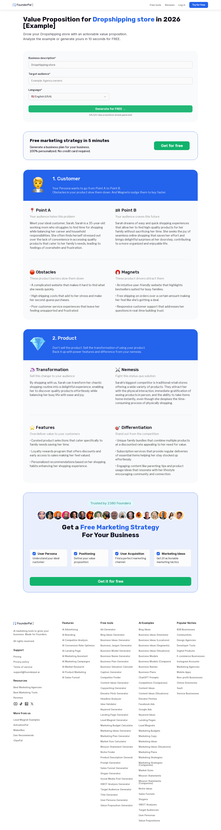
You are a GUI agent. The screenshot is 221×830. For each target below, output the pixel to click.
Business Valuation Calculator (117, 666)
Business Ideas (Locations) (154, 640)
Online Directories (187, 682)
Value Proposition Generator (116, 805)
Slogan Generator (110, 773)
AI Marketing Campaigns (76, 661)
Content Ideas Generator (114, 682)
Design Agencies (186, 640)
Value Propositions (149, 820)
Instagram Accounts (188, 661)
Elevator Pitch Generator (114, 693)
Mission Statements (150, 775)
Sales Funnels (147, 794)
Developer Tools (186, 645)
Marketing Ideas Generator (115, 730)
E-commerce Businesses (191, 656)
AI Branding (68, 634)
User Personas (147, 815)
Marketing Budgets (149, 730)
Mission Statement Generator (117, 746)
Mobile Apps (184, 672)
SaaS (180, 688)
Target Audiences (149, 810)
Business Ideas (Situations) (154, 650)
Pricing (17, 656)
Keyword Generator (111, 709)
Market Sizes (146, 770)
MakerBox (19, 730)
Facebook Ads (147, 704)
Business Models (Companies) (156, 661)
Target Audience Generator (115, 789)
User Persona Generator (114, 800)
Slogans (143, 799)
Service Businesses (188, 693)
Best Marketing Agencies (27, 687)
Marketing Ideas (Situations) (155, 746)
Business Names (148, 666)
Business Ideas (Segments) (154, 645)
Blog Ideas (145, 629)
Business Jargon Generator (116, 645)
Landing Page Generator (114, 714)
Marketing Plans (148, 752)
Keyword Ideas (147, 714)
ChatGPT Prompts (149, 677)
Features (68, 623)
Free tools (106, 623)
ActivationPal (20, 725)
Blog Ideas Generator (112, 634)
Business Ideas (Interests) (153, 634)
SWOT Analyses (148, 804)
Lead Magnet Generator (114, 720)
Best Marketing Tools (25, 692)
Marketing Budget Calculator (116, 725)
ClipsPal (18, 740)
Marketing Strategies (150, 757)
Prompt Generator (110, 762)
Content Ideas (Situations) (153, 693)
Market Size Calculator (113, 741)
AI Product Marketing (74, 672)
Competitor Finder (110, 677)
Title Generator (109, 794)
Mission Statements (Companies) (150, 782)
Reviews (18, 697)
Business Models (148, 656)
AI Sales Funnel (71, 677)
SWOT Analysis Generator (115, 784)
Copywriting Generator (113, 688)
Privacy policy (21, 661)
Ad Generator (108, 629)
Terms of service (22, 667)
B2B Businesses (186, 629)
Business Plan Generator (114, 661)
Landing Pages (147, 720)
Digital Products (186, 650)
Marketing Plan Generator (115, 736)
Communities (184, 634)
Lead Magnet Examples (26, 719)
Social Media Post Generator (116, 778)
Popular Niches (186, 623)
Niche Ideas (145, 788)
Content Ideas (147, 688)
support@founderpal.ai (26, 672)
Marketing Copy (148, 736)
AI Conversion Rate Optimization (80, 645)
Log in (181, 5)
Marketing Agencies (188, 666)
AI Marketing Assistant (75, 656)
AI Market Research (73, 666)
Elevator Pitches (148, 698)
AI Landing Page (71, 650)
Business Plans (147, 672)
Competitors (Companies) (153, 682)
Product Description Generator (117, 757)
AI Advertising (70, 629)
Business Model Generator (115, 650)
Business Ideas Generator (115, 640)
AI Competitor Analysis (75, 640)
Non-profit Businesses (190, 677)
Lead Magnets (147, 725)
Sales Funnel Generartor (114, 768)
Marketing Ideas (148, 741)
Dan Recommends (23, 735)
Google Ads (145, 709)
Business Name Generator (115, 656)
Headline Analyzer (110, 698)
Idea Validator (108, 704)
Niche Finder (107, 752)
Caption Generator (111, 672)
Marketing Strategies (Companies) (151, 763)
